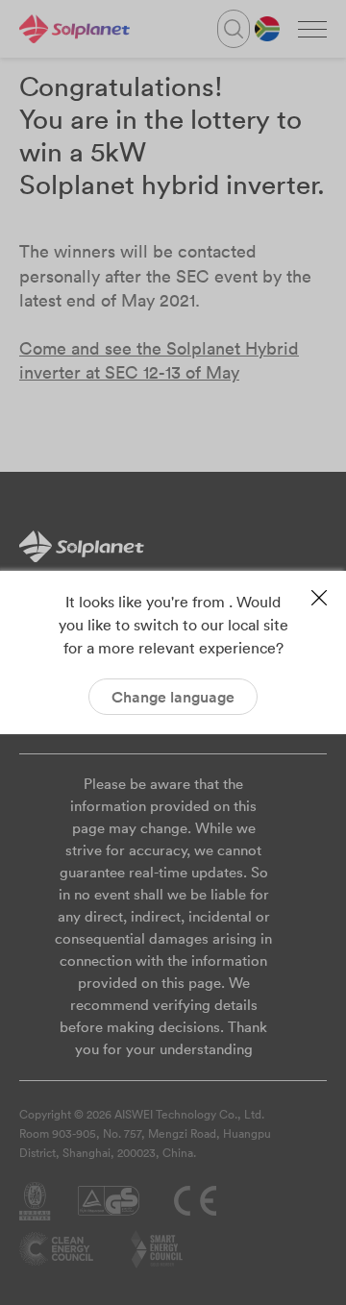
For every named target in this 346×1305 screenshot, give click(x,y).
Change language (173, 696)
